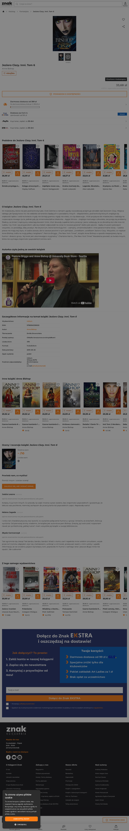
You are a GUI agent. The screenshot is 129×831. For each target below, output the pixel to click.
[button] (21, 824)
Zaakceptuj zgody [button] (21, 819)
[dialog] (21, 809)
